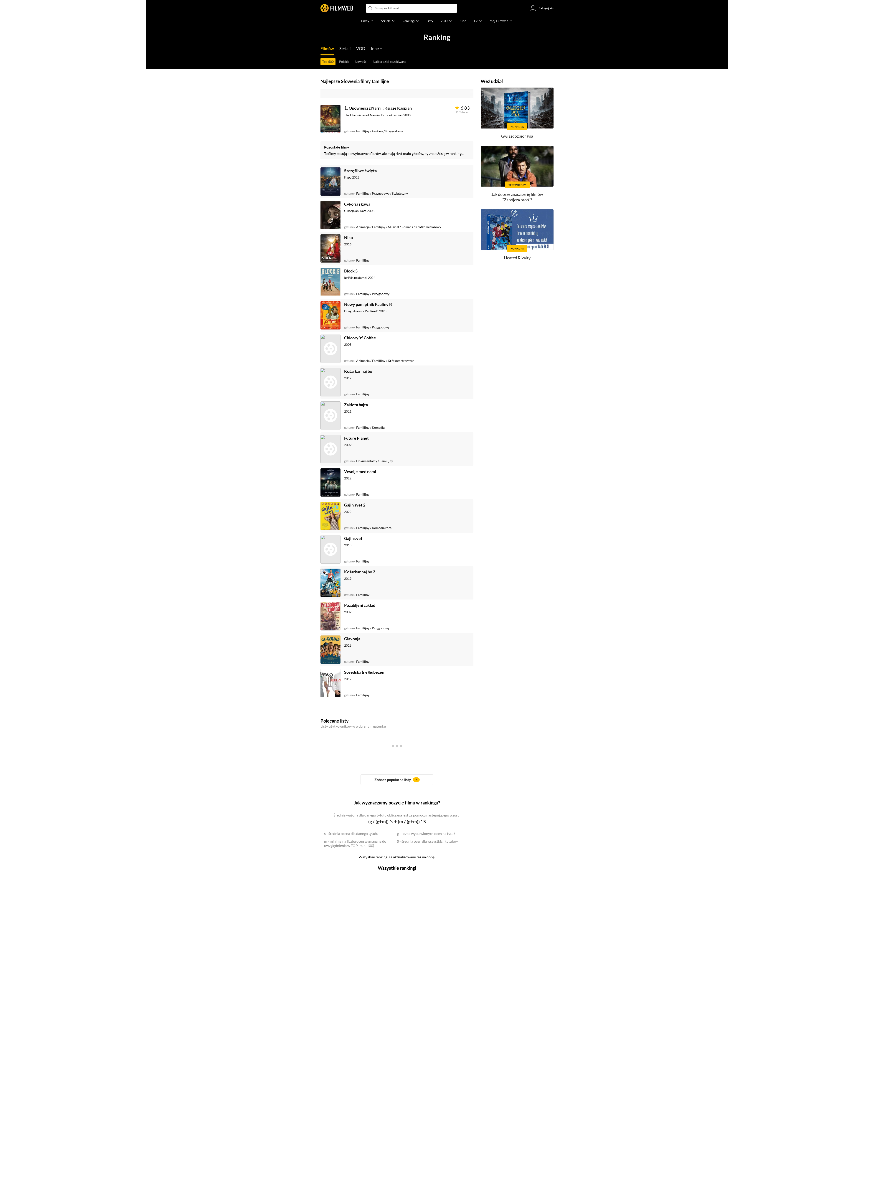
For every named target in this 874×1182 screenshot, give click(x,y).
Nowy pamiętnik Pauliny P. (368, 304)
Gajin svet (353, 538)
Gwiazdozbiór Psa (517, 136)
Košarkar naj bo (358, 371)
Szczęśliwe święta (360, 170)
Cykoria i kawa (357, 204)
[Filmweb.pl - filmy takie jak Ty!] (336, 8)
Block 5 (351, 270)
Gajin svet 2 (354, 504)
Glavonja (352, 638)
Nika (348, 237)
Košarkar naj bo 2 (359, 571)
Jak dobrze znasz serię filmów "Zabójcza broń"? (517, 197)
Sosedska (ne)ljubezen (364, 672)
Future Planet (356, 438)
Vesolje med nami (360, 471)
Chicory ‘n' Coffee (360, 337)
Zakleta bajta (356, 404)
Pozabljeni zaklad (359, 605)
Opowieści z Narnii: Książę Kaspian (380, 108)
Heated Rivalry (517, 257)
